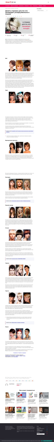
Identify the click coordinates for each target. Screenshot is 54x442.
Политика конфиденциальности (47, 440)
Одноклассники (8, 355)
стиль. (18, 378)
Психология (35, 5)
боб (6, 377)
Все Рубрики (12, 8)
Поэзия (44, 5)
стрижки (21, 378)
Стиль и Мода (16, 8)
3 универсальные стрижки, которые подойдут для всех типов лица (44, 415)
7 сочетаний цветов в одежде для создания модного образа (21, 399)
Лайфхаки (40, 5)
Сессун (15, 378)
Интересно (27, 5)
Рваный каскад (11, 378)
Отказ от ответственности (40, 428)
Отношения (7, 5)
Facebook (17, 355)
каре (28, 377)
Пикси (30, 377)
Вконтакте (13, 355)
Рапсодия (7, 378)
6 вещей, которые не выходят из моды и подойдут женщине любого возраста (31, 415)
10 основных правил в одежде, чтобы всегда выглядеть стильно (43, 400)
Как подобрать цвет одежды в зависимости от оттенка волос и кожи (10, 415)
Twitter (24, 355)
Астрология (21, 5)
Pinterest (20, 355)
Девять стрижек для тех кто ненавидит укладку (20, 377)
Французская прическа (26, 378)
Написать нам (39, 427)
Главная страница (7, 8)
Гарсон (11, 377)
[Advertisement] (19, 50)
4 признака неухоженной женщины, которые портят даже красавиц (10, 399)
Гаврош (9, 377)
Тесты (31, 5)
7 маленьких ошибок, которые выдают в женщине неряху (20, 415)
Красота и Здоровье (14, 5)
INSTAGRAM (16, 356)
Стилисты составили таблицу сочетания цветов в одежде (31, 400)
